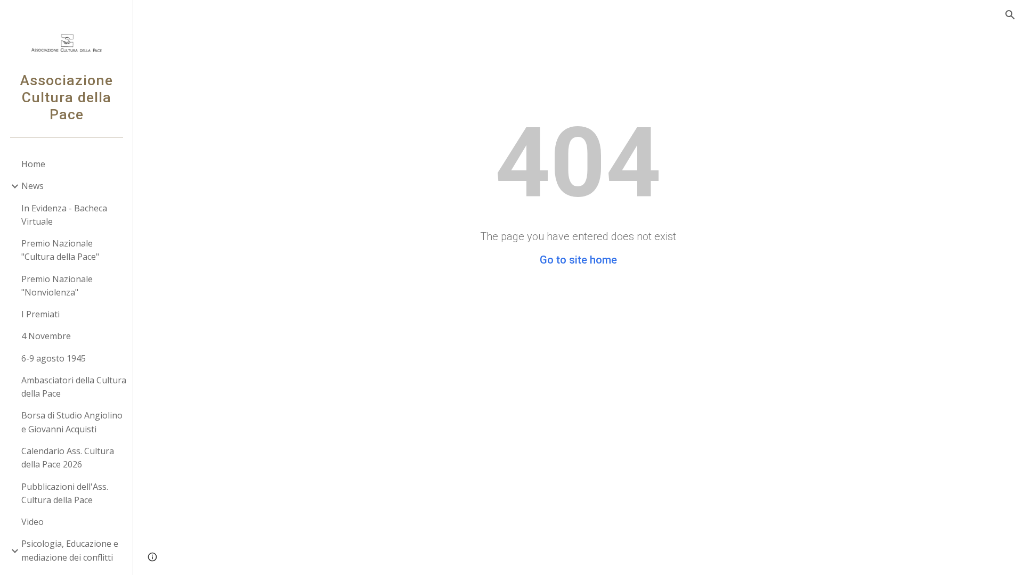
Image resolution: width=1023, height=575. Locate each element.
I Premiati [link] (40, 314)
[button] (1010, 15)
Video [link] (32, 522)
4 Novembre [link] (46, 336)
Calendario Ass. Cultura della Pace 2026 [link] (67, 457)
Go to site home (578, 259)
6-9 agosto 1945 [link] (53, 358)
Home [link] (33, 164)
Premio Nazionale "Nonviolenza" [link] (57, 285)
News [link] (32, 186)
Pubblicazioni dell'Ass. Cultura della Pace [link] (64, 493)
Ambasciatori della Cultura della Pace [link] (73, 386)
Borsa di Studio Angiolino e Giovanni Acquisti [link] (72, 421)
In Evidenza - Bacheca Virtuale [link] (64, 214)
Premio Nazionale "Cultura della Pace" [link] (60, 249)
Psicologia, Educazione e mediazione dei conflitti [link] (69, 550)
